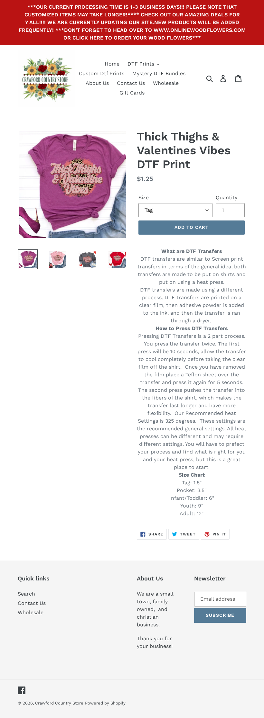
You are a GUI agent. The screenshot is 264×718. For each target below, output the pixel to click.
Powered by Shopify (105, 703)
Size (143, 197)
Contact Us (32, 603)
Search (26, 594)
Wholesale (30, 612)
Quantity (226, 197)
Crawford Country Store (59, 703)
